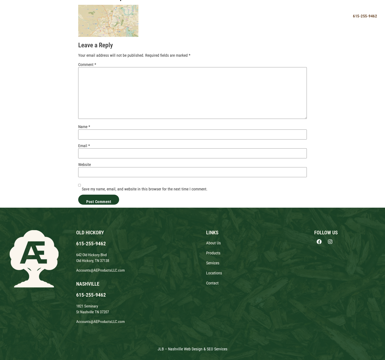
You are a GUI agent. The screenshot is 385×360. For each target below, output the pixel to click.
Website (84, 165)
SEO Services (217, 349)
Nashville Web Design (185, 349)
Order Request (328, 16)
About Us (221, 16)
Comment (87, 65)
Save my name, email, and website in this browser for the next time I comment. (144, 189)
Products (242, 16)
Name (84, 127)
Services (263, 16)
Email (84, 146)
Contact (304, 16)
